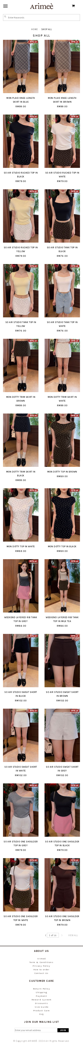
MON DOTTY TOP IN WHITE (21, 546)
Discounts (41, 1003)
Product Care (41, 1010)
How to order (41, 969)
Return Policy (41, 988)
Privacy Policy (41, 966)
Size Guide (42, 1007)
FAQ (41, 1014)
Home (34, 29)
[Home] (41, 5)
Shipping (41, 992)
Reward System (42, 999)
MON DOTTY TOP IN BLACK (62, 546)
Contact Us (41, 973)
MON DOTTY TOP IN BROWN (62, 471)
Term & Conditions (41, 962)
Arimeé (41, 958)
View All (73, 935)
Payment (41, 996)
